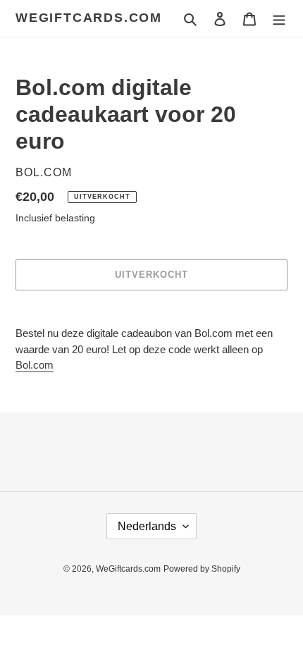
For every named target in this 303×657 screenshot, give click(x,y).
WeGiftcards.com (89, 18)
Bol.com (35, 365)
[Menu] (279, 19)
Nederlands (147, 526)
